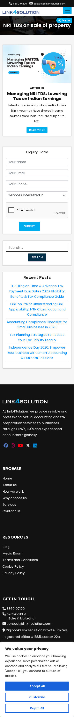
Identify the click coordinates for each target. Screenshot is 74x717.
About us (9, 485)
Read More (37, 130)
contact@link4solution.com (49, 3)
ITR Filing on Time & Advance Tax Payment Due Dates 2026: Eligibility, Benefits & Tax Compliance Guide (37, 291)
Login (65, 20)
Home (7, 478)
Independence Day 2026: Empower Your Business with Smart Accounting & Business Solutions (37, 352)
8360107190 (20, 3)
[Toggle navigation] (67, 10)
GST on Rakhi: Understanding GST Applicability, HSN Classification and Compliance (37, 309)
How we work (13, 491)
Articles (37, 88)
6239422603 (21, 616)
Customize (37, 697)
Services (9, 504)
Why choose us (14, 498)
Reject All (37, 708)
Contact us (11, 511)
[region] (37, 679)
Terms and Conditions (20, 560)
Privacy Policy (13, 573)
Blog (5, 546)
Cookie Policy (13, 566)
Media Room (12, 553)
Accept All (37, 686)
